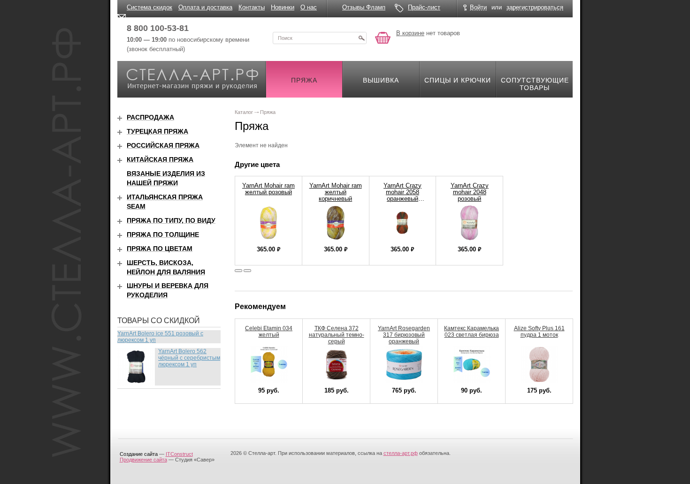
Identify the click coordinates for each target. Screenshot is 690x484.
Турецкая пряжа (157, 131)
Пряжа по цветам (159, 248)
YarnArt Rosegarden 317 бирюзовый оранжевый (404, 335)
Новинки (282, 7)
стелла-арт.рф (400, 453)
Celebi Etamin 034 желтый (268, 331)
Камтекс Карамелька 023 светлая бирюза (471, 331)
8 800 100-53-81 (158, 28)
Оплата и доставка (205, 7)
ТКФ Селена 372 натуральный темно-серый (336, 335)
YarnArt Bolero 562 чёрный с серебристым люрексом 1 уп (189, 358)
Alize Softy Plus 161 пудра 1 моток (539, 331)
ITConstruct (179, 454)
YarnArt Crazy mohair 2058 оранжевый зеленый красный (402, 195)
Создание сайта (139, 454)
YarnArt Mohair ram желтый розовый (268, 189)
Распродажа (150, 117)
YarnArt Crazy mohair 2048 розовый (470, 192)
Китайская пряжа (160, 159)
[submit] (361, 38)
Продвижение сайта (143, 459)
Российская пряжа (163, 145)
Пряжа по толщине (163, 234)
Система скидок (149, 7)
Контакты (251, 7)
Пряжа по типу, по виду (171, 220)
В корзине (410, 33)
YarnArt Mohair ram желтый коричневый (335, 192)
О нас (308, 7)
